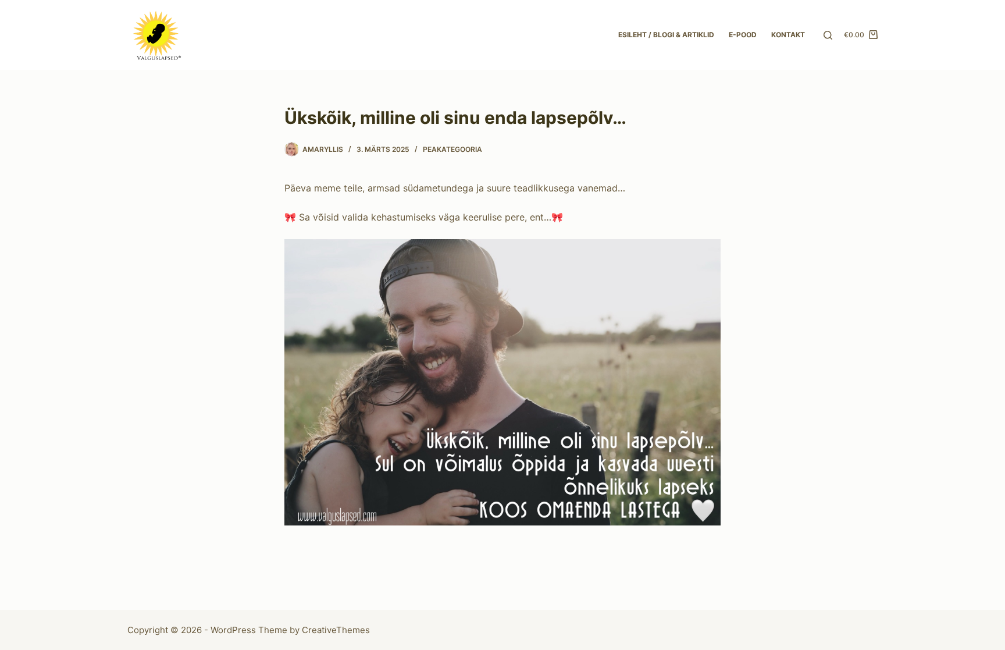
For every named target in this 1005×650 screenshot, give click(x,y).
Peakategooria (452, 149)
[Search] (828, 35)
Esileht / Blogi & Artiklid (666, 34)
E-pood (743, 34)
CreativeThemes (336, 629)
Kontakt (788, 34)
